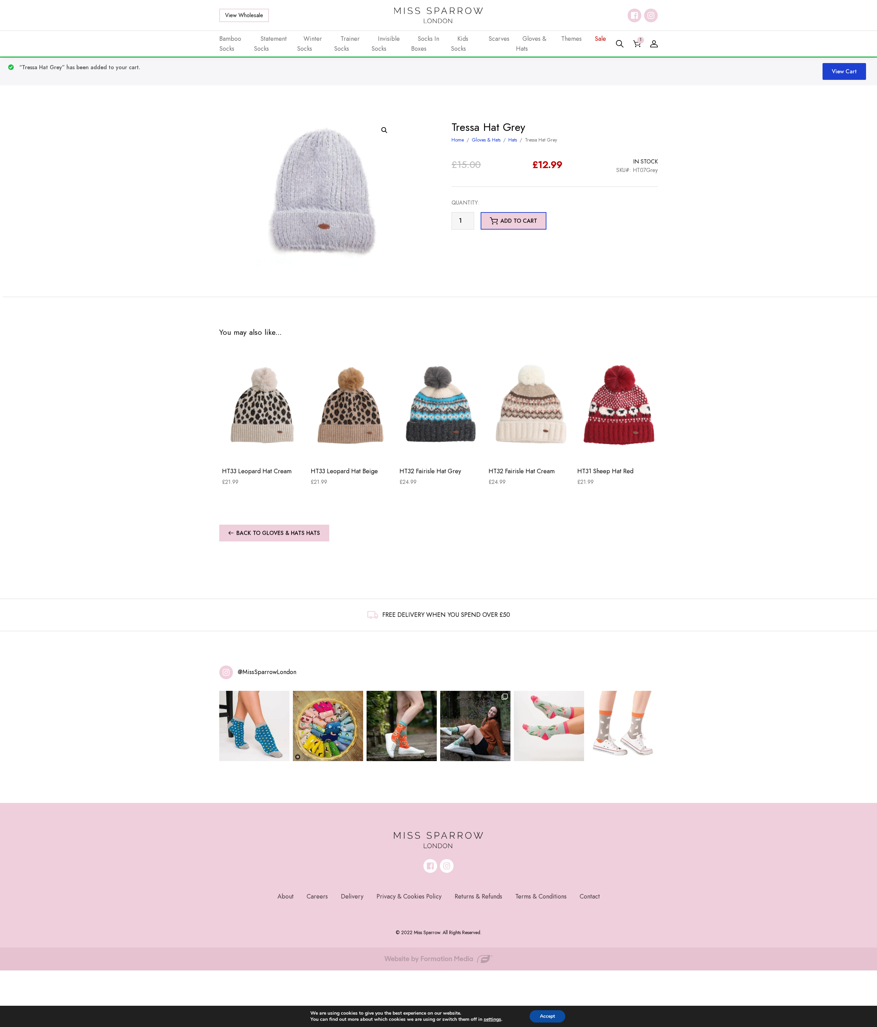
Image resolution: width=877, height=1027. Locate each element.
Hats (512, 139)
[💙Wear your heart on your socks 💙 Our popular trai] (254, 726)
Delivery (352, 896)
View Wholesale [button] (244, 15)
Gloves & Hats (486, 139)
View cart (844, 71)
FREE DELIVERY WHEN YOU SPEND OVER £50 (446, 614)
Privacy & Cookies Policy (409, 896)
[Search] (620, 44)
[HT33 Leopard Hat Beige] (352, 405)
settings (492, 1019)
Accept (547, 1016)
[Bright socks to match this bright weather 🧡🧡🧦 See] (402, 726)
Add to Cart (263, 450)
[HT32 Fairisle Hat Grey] (441, 405)
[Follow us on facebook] (634, 15)
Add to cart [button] (519, 221)
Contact (590, 896)
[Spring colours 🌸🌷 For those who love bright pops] (549, 726)
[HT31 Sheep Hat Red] (618, 405)
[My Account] (654, 44)
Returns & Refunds (478, 896)
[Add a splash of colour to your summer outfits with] (328, 726)
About (285, 896)
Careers (317, 896)
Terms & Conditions (541, 896)
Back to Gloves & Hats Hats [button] (278, 533)
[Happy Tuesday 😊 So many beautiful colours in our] (475, 726)
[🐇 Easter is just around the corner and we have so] (623, 726)
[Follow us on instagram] (651, 15)
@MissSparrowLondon (267, 672)
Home (458, 139)
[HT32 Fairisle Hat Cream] (530, 405)
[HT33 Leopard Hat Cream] (263, 405)
